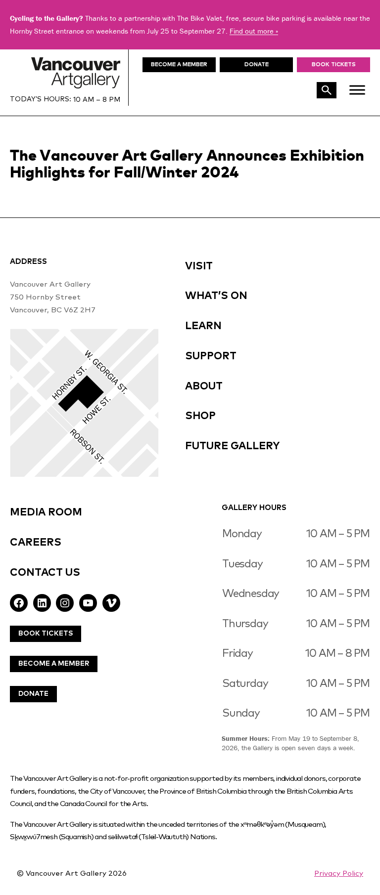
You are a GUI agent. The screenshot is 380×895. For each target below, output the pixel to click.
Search (326, 90)
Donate (33, 693)
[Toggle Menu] (357, 89)
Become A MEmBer (179, 64)
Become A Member (53, 663)
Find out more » (254, 31)
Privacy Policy (338, 873)
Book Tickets (334, 64)
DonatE (256, 64)
